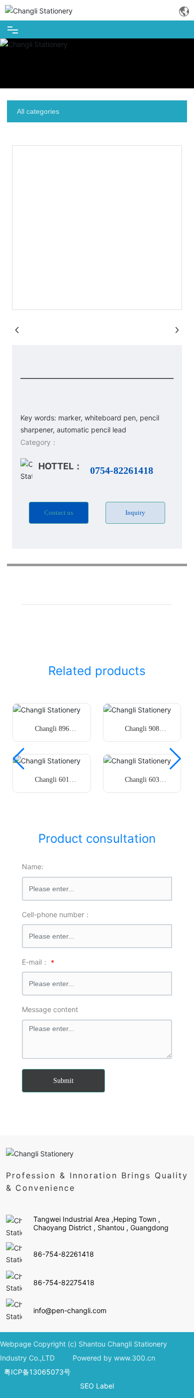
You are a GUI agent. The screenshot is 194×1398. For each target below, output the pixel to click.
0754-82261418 (121, 470)
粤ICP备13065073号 (37, 1372)
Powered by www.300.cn (114, 1358)
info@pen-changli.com (69, 1310)
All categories (38, 111)
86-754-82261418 (63, 1254)
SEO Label (97, 1386)
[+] (47, 709)
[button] (18, 759)
